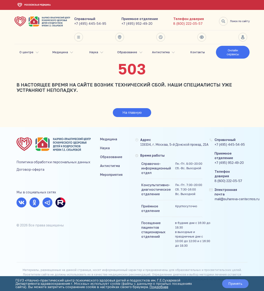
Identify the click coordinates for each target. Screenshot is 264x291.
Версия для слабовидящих (203, 37)
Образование (127, 52)
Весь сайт (79, 37)
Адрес (120, 37)
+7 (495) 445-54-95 (90, 23)
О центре (26, 52)
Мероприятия (111, 174)
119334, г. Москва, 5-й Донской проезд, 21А (174, 144)
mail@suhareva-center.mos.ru (236, 199)
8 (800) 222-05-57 (188, 23)
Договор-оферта (30, 169)
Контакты (197, 52)
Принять (235, 284)
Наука (93, 52)
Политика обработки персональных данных (53, 162)
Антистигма (161, 52)
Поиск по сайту (240, 21)
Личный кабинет (244, 37)
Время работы (161, 37)
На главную (132, 112)
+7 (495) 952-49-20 (136, 23)
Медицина (60, 52)
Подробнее (159, 287)
